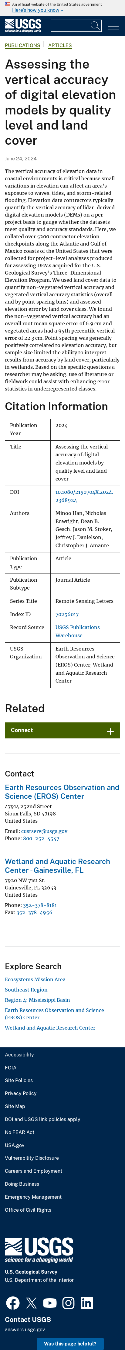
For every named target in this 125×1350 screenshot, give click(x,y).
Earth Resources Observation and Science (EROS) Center (62, 791)
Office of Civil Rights (28, 1210)
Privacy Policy (21, 1093)
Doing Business (22, 1184)
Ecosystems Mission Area (35, 979)
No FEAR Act (19, 1132)
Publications (22, 45)
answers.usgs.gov (25, 1329)
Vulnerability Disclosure (32, 1158)
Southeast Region (26, 990)
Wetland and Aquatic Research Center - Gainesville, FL (57, 865)
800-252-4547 (41, 838)
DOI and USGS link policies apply (42, 1119)
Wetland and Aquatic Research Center (50, 1028)
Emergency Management (33, 1197)
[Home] (23, 31)
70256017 (67, 614)
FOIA (10, 1068)
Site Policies (19, 1080)
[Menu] (113, 26)
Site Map (15, 1106)
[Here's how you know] (62, 8)
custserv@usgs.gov (44, 831)
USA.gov (14, 1145)
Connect (22, 730)
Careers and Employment (33, 1171)
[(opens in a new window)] (13, 1302)
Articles (60, 45)
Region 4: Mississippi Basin (37, 1000)
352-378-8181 (40, 905)
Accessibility (19, 1055)
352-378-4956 (34, 912)
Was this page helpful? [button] (70, 1344)
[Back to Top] (103, 1328)
